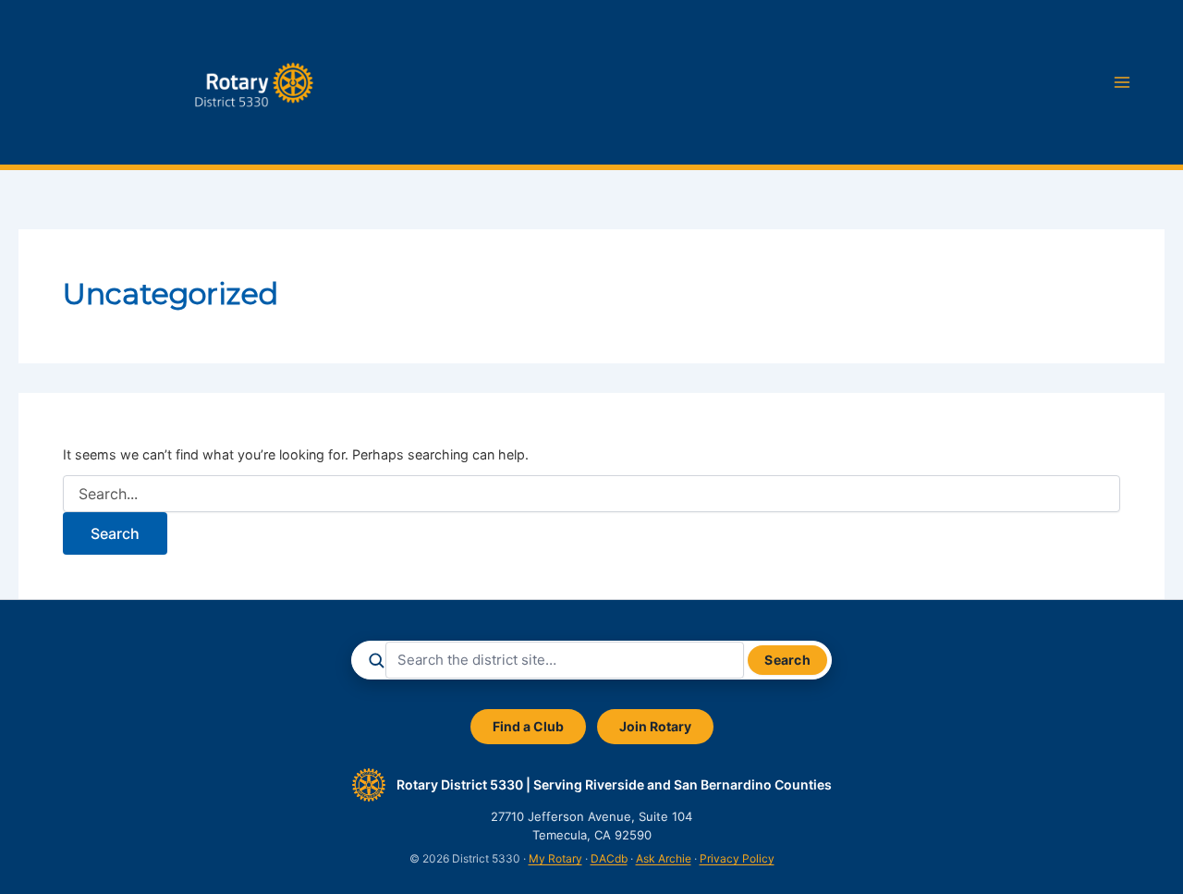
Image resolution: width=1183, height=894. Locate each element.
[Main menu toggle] (1122, 82)
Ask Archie (663, 858)
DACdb (609, 858)
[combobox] (564, 660)
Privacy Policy (737, 858)
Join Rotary (655, 726)
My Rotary (555, 858)
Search (787, 659)
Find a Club (528, 726)
